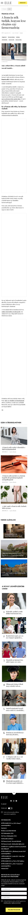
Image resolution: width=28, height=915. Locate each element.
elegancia (4, 37)
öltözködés (4, 39)
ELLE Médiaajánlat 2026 (7, 833)
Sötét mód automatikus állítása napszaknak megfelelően (11, 813)
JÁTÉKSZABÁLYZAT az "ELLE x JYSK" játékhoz (12, 861)
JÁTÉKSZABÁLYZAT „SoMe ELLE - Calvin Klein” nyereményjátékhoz (13, 857)
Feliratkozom (14, 910)
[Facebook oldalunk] (11, 801)
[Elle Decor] (8, 2)
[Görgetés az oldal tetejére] (14, 793)
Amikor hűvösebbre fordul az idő (11, 311)
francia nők (11, 39)
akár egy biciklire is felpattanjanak (14, 400)
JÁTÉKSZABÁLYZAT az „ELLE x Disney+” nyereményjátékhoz (11, 824)
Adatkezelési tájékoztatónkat (12, 903)
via (2, 410)
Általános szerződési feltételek (8, 830)
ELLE (21, 33)
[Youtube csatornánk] (16, 800)
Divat (9, 9)
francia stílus (18, 39)
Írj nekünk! (4, 804)
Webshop (23, 2)
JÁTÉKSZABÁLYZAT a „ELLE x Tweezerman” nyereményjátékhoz (12, 865)
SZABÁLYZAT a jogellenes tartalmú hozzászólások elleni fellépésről (13, 848)
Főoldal (4, 9)
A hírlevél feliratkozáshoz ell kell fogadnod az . (15, 902)
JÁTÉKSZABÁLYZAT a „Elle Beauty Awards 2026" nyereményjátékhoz (13, 852)
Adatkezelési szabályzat (7, 838)
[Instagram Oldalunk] (13, 801)
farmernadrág (11, 37)
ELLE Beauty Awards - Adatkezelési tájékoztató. (12, 844)
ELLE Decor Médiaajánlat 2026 (9, 836)
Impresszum (4, 828)
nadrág (17, 37)
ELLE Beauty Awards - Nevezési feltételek (11, 841)
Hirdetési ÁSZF (4, 868)
